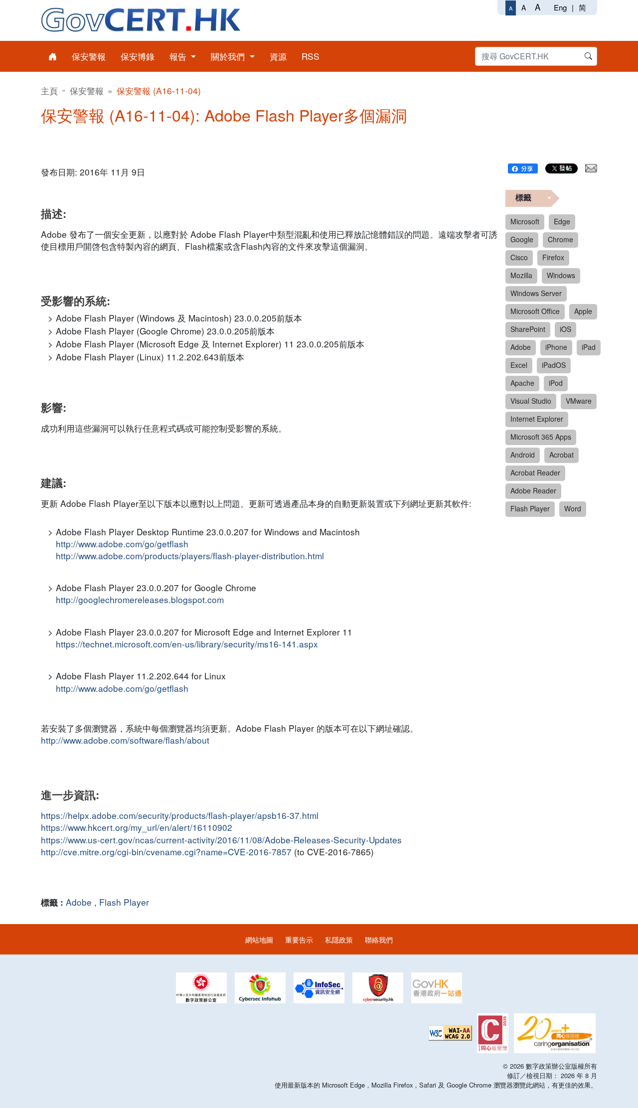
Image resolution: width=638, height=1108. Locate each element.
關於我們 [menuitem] (229, 56)
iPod (556, 383)
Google (521, 239)
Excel (518, 365)
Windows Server (536, 293)
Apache (522, 383)
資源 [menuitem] (278, 56)
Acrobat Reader (535, 472)
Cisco (519, 257)
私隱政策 (339, 939)
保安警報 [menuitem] (89, 56)
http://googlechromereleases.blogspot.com (140, 600)
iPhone (556, 347)
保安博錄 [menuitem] (138, 56)
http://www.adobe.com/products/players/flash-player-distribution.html (190, 556)
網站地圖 (259, 939)
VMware (579, 401)
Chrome (560, 239)
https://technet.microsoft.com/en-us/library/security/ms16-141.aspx (187, 644)
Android (522, 455)
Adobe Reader (533, 490)
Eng (560, 7)
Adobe (79, 902)
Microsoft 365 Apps (540, 437)
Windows (561, 275)
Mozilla (521, 275)
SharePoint (527, 329)
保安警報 (87, 90)
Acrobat (561, 455)
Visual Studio (530, 401)
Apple (583, 311)
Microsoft (524, 221)
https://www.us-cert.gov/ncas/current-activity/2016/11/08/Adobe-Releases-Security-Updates (221, 840)
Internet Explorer (536, 419)
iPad (589, 347)
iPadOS (554, 365)
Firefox (553, 257)
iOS (565, 329)
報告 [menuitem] (179, 56)
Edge (562, 221)
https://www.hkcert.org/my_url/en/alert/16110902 (136, 827)
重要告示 (299, 939)
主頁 (49, 90)
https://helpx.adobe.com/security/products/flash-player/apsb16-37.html (180, 815)
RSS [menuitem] (310, 56)
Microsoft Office (535, 311)
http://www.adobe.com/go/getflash (122, 544)
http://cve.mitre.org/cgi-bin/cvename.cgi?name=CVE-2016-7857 (166, 852)
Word (572, 508)
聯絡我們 (379, 939)
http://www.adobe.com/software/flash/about (125, 740)
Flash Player (124, 902)
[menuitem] (52, 56)
